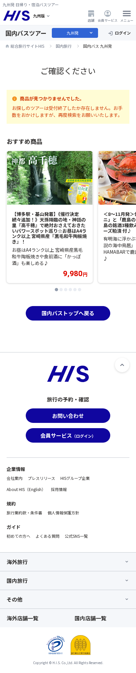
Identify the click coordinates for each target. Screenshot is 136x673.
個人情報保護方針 (63, 512)
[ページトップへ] (122, 365)
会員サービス (108, 20)
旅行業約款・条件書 (24, 512)
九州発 (80, 33)
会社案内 (14, 478)
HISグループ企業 (75, 478)
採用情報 (59, 489)
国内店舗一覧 (90, 618)
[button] (56, 289)
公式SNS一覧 (76, 536)
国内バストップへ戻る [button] (68, 313)
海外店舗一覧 (22, 618)
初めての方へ (18, 536)
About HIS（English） (26, 489)
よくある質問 (47, 536)
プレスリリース (41, 478)
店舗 (91, 20)
